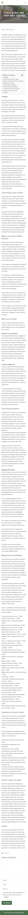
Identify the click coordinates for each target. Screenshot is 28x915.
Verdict (6, 92)
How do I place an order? (11, 90)
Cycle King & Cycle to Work (11, 79)
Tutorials (6, 853)
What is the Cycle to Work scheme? (13, 81)
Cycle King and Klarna (10, 85)
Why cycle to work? (9, 83)
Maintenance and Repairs (11, 86)
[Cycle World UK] (2, 3)
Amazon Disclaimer (20, 912)
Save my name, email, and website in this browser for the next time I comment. (14, 895)
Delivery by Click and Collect (12, 88)
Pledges (6, 77)
